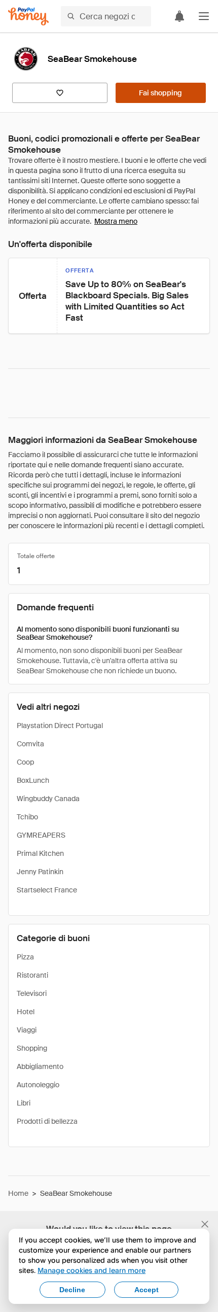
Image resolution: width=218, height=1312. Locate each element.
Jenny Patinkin (40, 871)
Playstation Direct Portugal (60, 725)
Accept (146, 1290)
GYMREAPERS (41, 835)
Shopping (32, 1048)
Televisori (32, 993)
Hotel (25, 1011)
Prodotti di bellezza (47, 1121)
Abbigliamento (40, 1066)
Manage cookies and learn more (92, 1270)
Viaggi (27, 1029)
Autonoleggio (38, 1084)
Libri (23, 1103)
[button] (204, 16)
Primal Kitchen (40, 853)
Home (18, 1193)
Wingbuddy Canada (48, 798)
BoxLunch (33, 780)
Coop (25, 762)
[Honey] (28, 16)
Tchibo (27, 816)
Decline (72, 1290)
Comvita (30, 743)
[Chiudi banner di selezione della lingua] (205, 1224)
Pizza (25, 956)
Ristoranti (32, 975)
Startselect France (47, 889)
